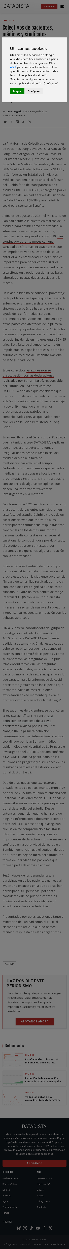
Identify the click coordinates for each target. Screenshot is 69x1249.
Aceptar (17, 91)
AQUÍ (13, 67)
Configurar (34, 91)
